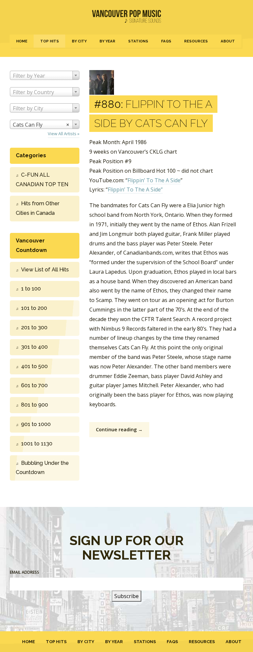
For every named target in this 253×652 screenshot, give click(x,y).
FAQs (166, 41)
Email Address (24, 572)
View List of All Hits (45, 269)
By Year (107, 41)
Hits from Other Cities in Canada (37, 208)
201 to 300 (34, 327)
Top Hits (49, 41)
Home (21, 41)
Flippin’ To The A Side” (135, 189)
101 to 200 (34, 308)
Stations (138, 41)
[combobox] (44, 75)
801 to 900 (34, 405)
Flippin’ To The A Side (154, 180)
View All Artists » (63, 134)
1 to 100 (31, 289)
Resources (196, 41)
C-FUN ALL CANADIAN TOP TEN (42, 180)
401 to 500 (34, 366)
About (228, 41)
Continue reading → (119, 429)
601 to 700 (34, 385)
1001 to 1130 (36, 443)
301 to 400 (34, 347)
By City (79, 41)
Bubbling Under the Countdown (42, 468)
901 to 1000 (36, 424)
